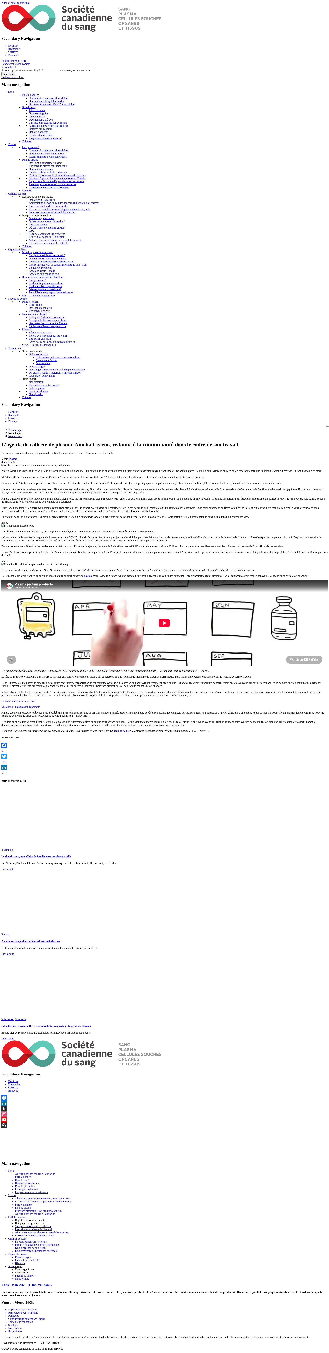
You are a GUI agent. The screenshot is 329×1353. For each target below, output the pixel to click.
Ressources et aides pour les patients (48, 243)
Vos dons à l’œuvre (39, 310)
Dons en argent (30, 301)
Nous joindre (36, 394)
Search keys (7, 70)
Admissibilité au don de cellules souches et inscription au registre (64, 202)
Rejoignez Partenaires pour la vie (46, 317)
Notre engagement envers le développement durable (57, 369)
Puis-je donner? (30, 94)
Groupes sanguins (38, 113)
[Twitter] (164, 756)
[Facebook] (164, 745)
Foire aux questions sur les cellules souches (52, 212)
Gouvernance (43, 363)
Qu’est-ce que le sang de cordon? (47, 221)
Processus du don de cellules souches (49, 206)
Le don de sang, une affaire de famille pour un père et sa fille (36, 856)
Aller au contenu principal (15, 2)
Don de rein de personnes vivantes (47, 258)
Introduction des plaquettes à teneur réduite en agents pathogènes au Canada (46, 1026)
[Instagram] (164, 1114)
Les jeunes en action (40, 338)
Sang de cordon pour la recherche (47, 233)
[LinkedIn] (164, 767)
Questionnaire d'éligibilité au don (46, 101)
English (5, 60)
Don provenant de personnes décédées (42, 277)
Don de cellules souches (42, 199)
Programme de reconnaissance (45, 138)
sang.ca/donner (122, 730)
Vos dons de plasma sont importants (48, 165)
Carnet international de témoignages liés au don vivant (58, 264)
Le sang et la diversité (40, 135)
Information (7, 1019)
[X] (164, 1108)
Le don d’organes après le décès (46, 283)
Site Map (13, 1325)
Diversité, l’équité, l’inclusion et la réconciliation (55, 372)
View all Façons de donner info (39, 344)
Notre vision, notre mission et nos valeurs (58, 357)
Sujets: (5, 458)
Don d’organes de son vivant (37, 252)
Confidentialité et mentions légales (26, 1318)
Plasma (12, 144)
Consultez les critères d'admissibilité (48, 98)
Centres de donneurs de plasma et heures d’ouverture (57, 175)
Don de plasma (30, 159)
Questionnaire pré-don (41, 119)
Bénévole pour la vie (40, 332)
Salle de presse (37, 388)
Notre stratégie (37, 366)
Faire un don (35, 304)
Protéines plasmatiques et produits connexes (52, 184)
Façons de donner (17, 298)
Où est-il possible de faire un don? (47, 227)
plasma (88, 575)
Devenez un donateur (40, 307)
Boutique (13, 54)
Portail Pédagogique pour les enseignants (51, 292)
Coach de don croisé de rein (44, 273)
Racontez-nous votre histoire (44, 385)
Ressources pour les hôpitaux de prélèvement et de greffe (59, 209)
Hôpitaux (13, 45)
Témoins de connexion (20, 1321)
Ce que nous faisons (46, 360)
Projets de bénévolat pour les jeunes (48, 335)
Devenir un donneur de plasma (45, 162)
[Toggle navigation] (327, 426)
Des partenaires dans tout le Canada (48, 323)
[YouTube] (164, 1119)
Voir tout (26, 141)
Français (14, 60)
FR (24, 60)
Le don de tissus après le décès (45, 286)
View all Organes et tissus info (38, 295)
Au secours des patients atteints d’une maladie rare (30, 941)
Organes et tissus (17, 249)
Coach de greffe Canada (42, 270)
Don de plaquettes (38, 131)
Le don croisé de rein (40, 267)
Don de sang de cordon (41, 218)
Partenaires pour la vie (34, 314)
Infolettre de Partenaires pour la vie (47, 326)
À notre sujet (15, 347)
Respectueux (15, 1331)
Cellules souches (17, 193)
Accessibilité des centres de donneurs (49, 125)
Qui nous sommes (38, 354)
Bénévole (27, 329)
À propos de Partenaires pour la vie (48, 320)
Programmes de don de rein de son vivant (51, 261)
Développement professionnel (45, 289)
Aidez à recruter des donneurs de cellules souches (55, 239)
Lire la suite (7, 868)
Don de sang (29, 107)
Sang (11, 91)
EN (20, 60)
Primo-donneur (37, 110)
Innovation (20, 1019)
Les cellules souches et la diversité (47, 236)
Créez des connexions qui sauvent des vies (52, 341)
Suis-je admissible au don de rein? (47, 255)
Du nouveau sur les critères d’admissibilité (51, 104)
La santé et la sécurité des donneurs (48, 122)
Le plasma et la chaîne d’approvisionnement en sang (57, 181)
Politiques (13, 1315)
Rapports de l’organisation (22, 1309)
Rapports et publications (42, 375)
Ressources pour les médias (23, 1312)
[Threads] (164, 1125)
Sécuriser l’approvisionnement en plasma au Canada (57, 178)
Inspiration (7, 849)
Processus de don (38, 224)
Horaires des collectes (40, 128)
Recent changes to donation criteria (48, 156)
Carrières (13, 51)
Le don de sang (37, 116)
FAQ (31, 230)
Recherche (14, 48)
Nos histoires (36, 381)
